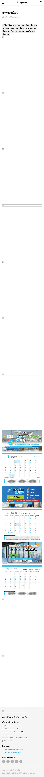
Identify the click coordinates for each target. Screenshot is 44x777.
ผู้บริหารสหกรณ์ (7, 741)
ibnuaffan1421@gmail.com (13, 752)
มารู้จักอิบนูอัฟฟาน (8, 726)
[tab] (7, 25)
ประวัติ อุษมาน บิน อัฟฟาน (11, 729)
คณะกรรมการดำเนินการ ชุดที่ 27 (13, 732)
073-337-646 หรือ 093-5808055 (15, 749)
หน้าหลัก (5, 17)
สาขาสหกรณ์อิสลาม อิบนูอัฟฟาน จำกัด (15, 738)
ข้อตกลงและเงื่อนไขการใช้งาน (12, 770)
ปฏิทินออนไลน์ (10, 12)
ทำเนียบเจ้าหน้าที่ (7, 735)
